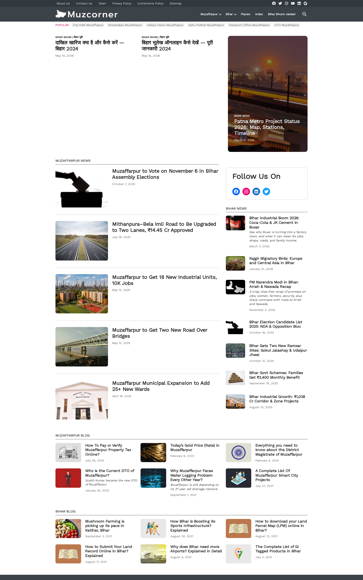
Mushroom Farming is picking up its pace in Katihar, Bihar (104, 525)
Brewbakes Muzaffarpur (125, 25)
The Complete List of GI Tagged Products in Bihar (278, 548)
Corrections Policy (150, 3)
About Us (63, 3)
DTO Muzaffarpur (287, 25)
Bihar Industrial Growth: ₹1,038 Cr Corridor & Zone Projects (277, 398)
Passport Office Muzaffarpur (249, 25)
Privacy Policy (121, 3)
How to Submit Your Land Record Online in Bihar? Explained (108, 551)
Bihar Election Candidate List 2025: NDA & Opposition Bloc (275, 324)
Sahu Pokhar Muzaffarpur (206, 25)
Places (245, 14)
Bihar (229, 14)
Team (102, 3)
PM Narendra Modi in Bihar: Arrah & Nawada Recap (274, 284)
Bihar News (242, 116)
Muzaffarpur (209, 14)
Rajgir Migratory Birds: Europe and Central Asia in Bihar (275, 260)
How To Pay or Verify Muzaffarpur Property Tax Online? (108, 449)
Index (259, 14)
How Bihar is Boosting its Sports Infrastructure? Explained (192, 525)
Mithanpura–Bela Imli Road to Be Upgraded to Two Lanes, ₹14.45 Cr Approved (164, 227)
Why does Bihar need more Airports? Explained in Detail (196, 548)
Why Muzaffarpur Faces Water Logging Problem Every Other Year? (191, 475)
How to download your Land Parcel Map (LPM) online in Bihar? (281, 525)
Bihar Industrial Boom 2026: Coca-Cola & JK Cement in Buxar (274, 222)
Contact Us (84, 3)
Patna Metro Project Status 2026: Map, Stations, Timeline (267, 127)
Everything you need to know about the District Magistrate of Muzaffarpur (278, 449)
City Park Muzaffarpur (88, 25)
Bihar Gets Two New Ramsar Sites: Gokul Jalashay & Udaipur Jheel (278, 350)
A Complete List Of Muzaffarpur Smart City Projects (276, 475)
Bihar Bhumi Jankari (281, 14)
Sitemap (176, 3)
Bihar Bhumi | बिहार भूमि (69, 37)
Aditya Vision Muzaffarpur (165, 25)
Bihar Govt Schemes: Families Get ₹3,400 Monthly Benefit (276, 374)
